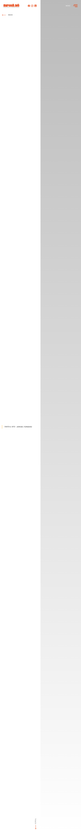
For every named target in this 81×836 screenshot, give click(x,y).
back (10, 15)
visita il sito (18, 427)
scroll (35, 821)
